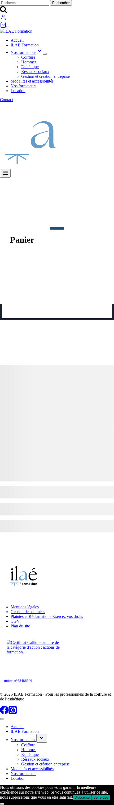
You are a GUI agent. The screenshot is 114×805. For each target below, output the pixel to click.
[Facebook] (4, 713)
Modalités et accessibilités (32, 81)
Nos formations (23, 739)
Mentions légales (25, 607)
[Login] (3, 19)
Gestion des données (28, 611)
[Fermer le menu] (2, 719)
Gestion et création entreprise (45, 76)
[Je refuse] (2, 804)
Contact (6, 99)
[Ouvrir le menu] (5, 173)
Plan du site (20, 626)
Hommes (28, 62)
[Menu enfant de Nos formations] (45, 54)
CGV (15, 621)
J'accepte (82, 797)
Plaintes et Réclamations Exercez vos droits (47, 616)
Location (18, 90)
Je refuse (101, 797)
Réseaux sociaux (35, 71)
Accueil (17, 40)
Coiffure (28, 57)
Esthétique (30, 66)
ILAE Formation (25, 45)
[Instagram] (12, 713)
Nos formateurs (23, 86)
